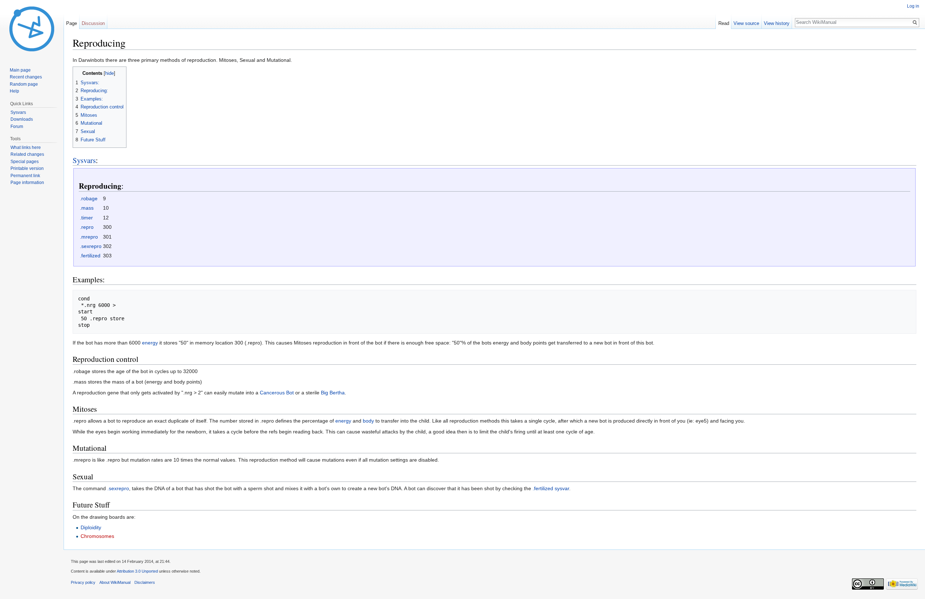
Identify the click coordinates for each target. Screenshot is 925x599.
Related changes (27, 154)
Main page (20, 70)
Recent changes (26, 77)
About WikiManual (114, 582)
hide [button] (109, 73)
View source (746, 23)
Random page (24, 84)
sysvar (562, 488)
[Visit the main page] (32, 29)
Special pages (24, 161)
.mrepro (89, 237)
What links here (25, 147)
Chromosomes (97, 536)
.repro (87, 227)
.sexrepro (91, 246)
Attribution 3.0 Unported (137, 571)
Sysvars (84, 160)
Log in (913, 6)
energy (150, 343)
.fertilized (90, 255)
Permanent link (25, 175)
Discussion (93, 23)
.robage (89, 198)
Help (14, 91)
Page (71, 23)
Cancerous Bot (277, 392)
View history (777, 23)
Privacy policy (83, 582)
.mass (87, 208)
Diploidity (91, 527)
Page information (27, 182)
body (368, 421)
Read (723, 23)
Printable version (27, 168)
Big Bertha (333, 392)
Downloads (21, 119)
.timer (86, 218)
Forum (16, 126)
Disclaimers (144, 582)
